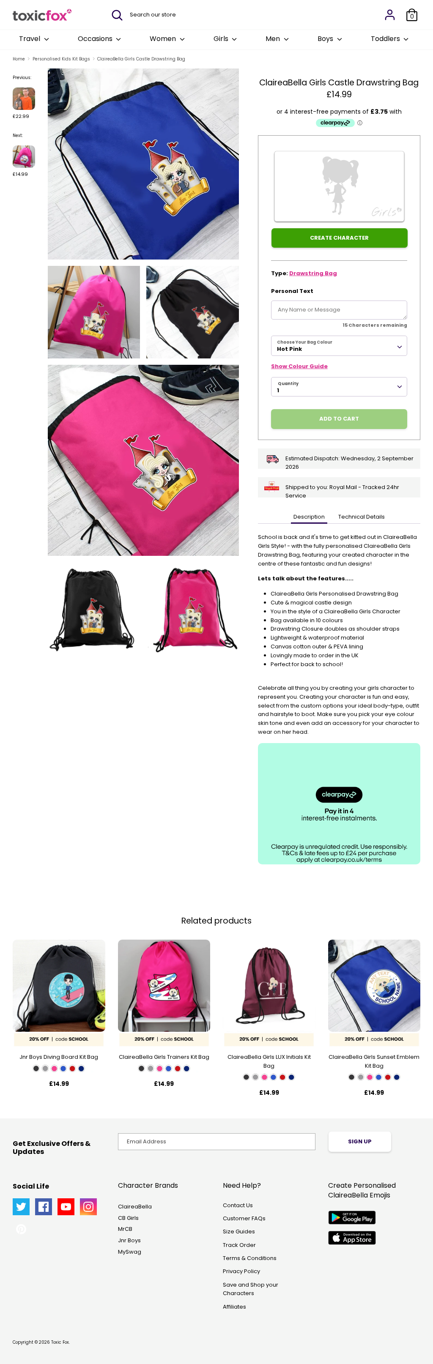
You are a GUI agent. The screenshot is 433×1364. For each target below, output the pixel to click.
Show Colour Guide (299, 366)
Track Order (239, 1245)
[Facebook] (43, 1206)
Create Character (339, 238)
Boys (326, 39)
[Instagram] (88, 1206)
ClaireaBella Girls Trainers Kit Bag (164, 1057)
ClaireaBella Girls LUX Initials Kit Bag (269, 1061)
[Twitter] (21, 1206)
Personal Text (292, 291)
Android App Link (352, 1218)
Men (274, 39)
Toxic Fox (60, 1342)
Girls (222, 39)
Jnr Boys (129, 1240)
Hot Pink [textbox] (289, 349)
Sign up (360, 1141)
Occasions (96, 39)
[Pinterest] (21, 1229)
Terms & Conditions (250, 1258)
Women (164, 39)
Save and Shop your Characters (250, 1289)
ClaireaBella (135, 1207)
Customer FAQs (244, 1218)
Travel (30, 39)
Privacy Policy (241, 1271)
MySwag (129, 1252)
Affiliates (234, 1307)
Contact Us (238, 1205)
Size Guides (239, 1231)
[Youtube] (66, 1206)
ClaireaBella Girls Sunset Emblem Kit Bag (374, 1061)
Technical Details (361, 517)
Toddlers (386, 39)
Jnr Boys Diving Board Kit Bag (58, 1057)
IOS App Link (352, 1238)
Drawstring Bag (313, 273)
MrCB (125, 1229)
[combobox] (339, 346)
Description (309, 517)
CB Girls (128, 1218)
